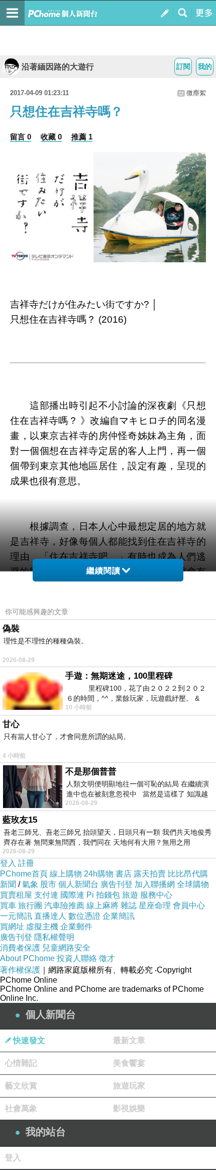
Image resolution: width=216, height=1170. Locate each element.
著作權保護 (20, 970)
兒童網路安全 (66, 947)
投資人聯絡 (77, 958)
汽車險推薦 (64, 905)
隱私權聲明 (54, 937)
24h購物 (99, 873)
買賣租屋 (16, 895)
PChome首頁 (24, 873)
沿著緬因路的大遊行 (58, 66)
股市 (48, 884)
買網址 (12, 926)
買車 (8, 905)
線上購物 (66, 873)
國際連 (72, 895)
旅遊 (130, 895)
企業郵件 (76, 926)
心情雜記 (21, 1063)
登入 (8, 863)
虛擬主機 (42, 926)
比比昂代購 (188, 873)
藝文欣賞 (21, 1085)
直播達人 (50, 916)
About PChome (27, 958)
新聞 (8, 884)
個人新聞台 (78, 884)
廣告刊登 (116, 884)
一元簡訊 (16, 916)
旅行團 (30, 905)
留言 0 (20, 136)
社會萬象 (21, 1108)
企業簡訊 (118, 916)
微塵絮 (196, 93)
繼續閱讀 (103, 570)
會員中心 (189, 905)
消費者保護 (20, 947)
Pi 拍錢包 (103, 895)
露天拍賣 (150, 873)
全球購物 (193, 884)
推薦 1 (81, 136)
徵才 (107, 958)
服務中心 (156, 895)
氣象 (30, 884)
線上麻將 (102, 905)
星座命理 (155, 905)
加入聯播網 (155, 884)
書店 (124, 873)
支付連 (46, 895)
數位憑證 (84, 916)
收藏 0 (51, 136)
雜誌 (129, 905)
